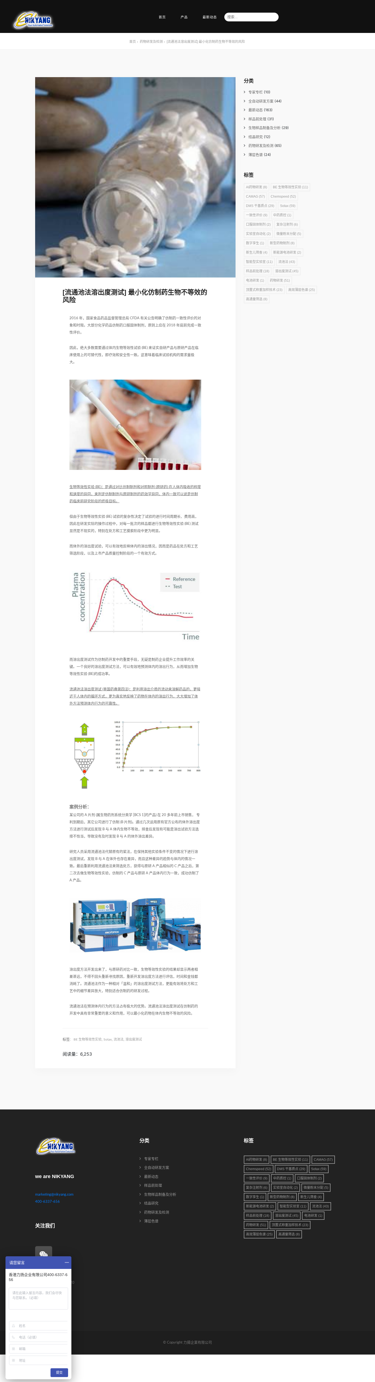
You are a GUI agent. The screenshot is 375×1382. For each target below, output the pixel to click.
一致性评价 (256, 215)
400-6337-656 (47, 1202)
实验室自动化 (258, 234)
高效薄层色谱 (301, 290)
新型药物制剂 (282, 243)
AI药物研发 (256, 187)
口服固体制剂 (258, 224)
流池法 (119, 1039)
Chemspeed (283, 196)
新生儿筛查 (256, 252)
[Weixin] (43, 1254)
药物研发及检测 (260, 146)
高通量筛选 (256, 299)
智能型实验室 (259, 262)
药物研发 (280, 280)
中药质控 (282, 215)
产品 (184, 17)
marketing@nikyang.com (54, 1194)
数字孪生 (255, 243)
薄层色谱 (255, 155)
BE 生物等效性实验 (88, 1039)
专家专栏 (255, 92)
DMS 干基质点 (260, 206)
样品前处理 (257, 119)
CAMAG (255, 196)
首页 (162, 17)
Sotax (107, 1039)
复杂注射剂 (287, 224)
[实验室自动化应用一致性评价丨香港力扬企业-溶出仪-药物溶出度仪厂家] (33, 21)
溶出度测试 (133, 1039)
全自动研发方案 (260, 101)
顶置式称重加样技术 (264, 290)
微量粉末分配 (288, 234)
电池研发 (255, 280)
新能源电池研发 (287, 252)
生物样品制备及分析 (264, 128)
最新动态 (210, 17)
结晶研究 (255, 137)
